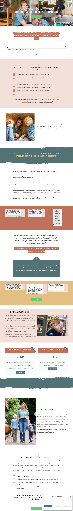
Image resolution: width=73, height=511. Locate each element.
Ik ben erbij (20, 372)
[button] (70, 496)
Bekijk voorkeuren (66, 506)
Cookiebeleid (55, 508)
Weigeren (57, 506)
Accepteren (48, 506)
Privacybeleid (59, 508)
